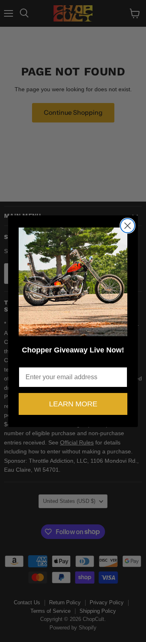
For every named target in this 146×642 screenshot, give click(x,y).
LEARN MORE (73, 404)
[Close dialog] (127, 226)
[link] (73, 282)
